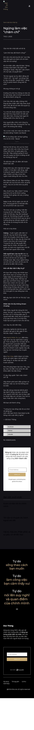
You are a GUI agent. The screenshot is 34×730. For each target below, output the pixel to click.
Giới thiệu (6, 683)
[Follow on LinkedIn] (15, 643)
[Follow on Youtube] (8, 643)
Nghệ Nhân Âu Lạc (14, 338)
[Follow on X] (18, 643)
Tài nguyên (15, 681)
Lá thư (24, 681)
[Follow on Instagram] (11, 643)
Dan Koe (10, 356)
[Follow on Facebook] (4, 643)
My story (6, 681)
